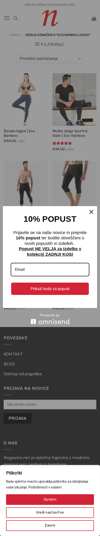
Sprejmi (50, 499)
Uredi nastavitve (50, 512)
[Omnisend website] (50, 319)
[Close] (91, 212)
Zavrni (50, 525)
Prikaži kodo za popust (50, 288)
